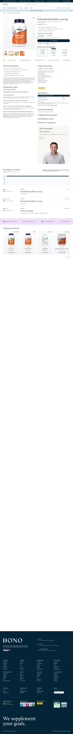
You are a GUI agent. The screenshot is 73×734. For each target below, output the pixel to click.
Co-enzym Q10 (39, 663)
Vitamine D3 (5, 663)
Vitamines (5, 660)
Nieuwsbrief (22, 692)
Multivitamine (5, 662)
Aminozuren (39, 662)
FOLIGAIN (55, 675)
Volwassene (39, 679)
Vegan (21, 673)
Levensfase (39, 672)
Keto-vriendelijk (22, 680)
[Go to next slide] (68, 257)
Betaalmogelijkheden (40, 691)
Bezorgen (38, 689)
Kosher (21, 679)
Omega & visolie (56, 666)
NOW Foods (42, 73)
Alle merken (56, 680)
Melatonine (55, 663)
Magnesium (22, 662)
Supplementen (40, 660)
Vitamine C (5, 664)
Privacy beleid (63, 731)
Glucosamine (56, 662)
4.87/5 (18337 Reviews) (12, 1)
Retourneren (39, 692)
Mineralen (22, 660)
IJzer (21, 666)
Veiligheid (68, 731)
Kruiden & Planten (7, 672)
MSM (54, 664)
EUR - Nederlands (58, 692)
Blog (4, 691)
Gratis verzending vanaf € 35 (40, 1)
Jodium (21, 667)
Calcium (21, 663)
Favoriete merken (58, 672)
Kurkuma (4, 675)
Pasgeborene (39, 673)
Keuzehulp (58, 7)
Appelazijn (5, 676)
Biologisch (21, 675)
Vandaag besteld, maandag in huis (26, 1)
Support (68, 7)
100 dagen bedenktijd (66, 1)
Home (4, 7)
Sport (21, 7)
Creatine (38, 666)
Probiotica (55, 667)
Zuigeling (38, 675)
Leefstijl (21, 672)
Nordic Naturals (56, 676)
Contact (63, 7)
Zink (20, 664)
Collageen (38, 664)
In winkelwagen (54, 40)
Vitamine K (5, 667)
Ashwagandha (5, 673)
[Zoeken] (46, 4)
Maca (4, 679)
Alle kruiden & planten (6, 680)
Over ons (4, 689)
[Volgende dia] (34, 34)
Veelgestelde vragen (23, 691)
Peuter (38, 676)
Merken (26, 7)
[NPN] (64, 705)
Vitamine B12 (5, 666)
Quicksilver (55, 679)
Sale (31, 7)
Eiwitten (38, 667)
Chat (42, 137)
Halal (21, 676)
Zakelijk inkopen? (6, 692)
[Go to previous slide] (65, 257)
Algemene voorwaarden (56, 731)
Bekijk (41, 10)
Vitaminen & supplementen (12, 7)
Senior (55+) (39, 680)
